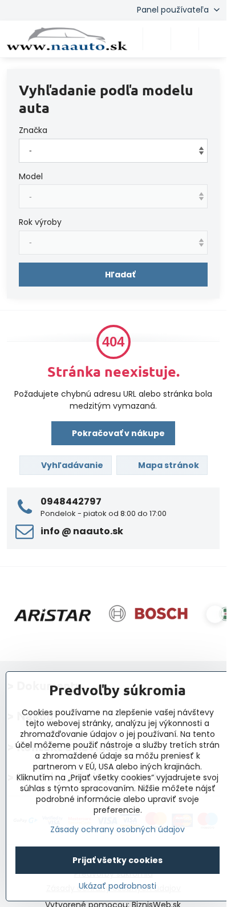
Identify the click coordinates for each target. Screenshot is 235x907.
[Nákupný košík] (184, 38)
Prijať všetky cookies (117, 860)
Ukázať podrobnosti (117, 886)
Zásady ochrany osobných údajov (117, 829)
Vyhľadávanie (71, 465)
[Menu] (212, 38)
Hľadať (120, 274)
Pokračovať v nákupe (117, 433)
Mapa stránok (167, 465)
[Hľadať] (157, 38)
